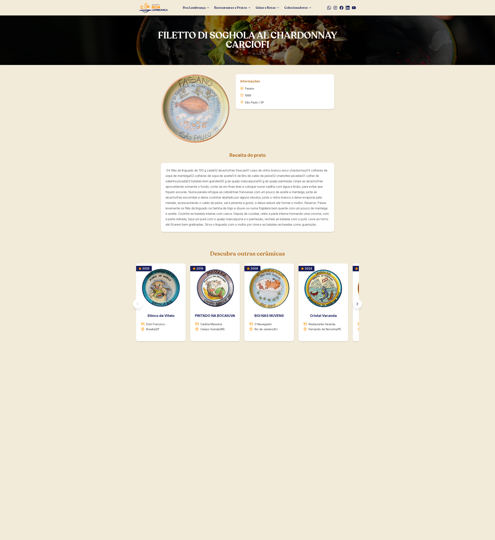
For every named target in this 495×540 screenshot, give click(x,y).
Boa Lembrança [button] (194, 8)
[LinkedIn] (348, 8)
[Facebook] (341, 8)
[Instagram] (335, 8)
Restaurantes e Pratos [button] (230, 8)
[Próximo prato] (357, 304)
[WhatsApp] (329, 8)
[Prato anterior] (137, 304)
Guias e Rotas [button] (266, 8)
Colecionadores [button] (296, 8)
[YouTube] (354, 8)
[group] (247, 304)
